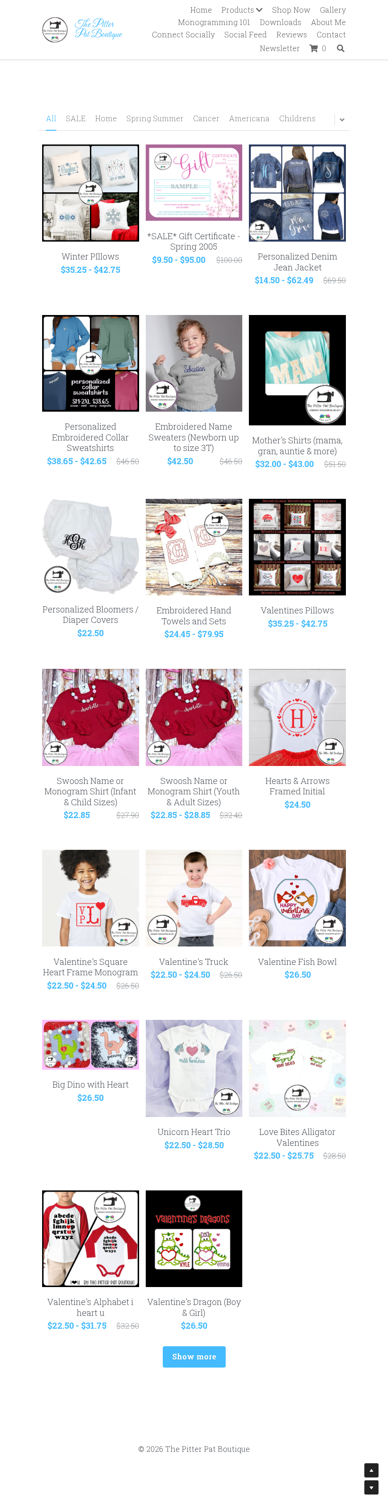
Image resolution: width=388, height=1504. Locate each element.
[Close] (310, 656)
